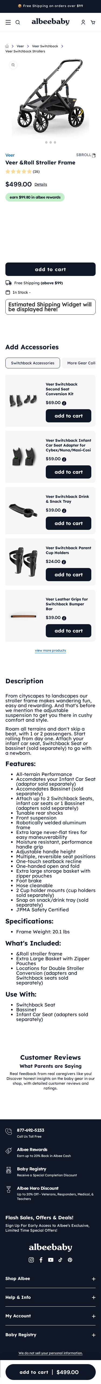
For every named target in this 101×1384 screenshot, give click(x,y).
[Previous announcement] (7, 6)
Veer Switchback (45, 46)
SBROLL (83, 154)
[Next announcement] (94, 6)
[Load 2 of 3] (50, 142)
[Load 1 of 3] (46, 142)
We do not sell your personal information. (51, 1353)
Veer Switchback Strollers (25, 51)
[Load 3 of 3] (55, 142)
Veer (20, 46)
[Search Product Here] (17, 22)
